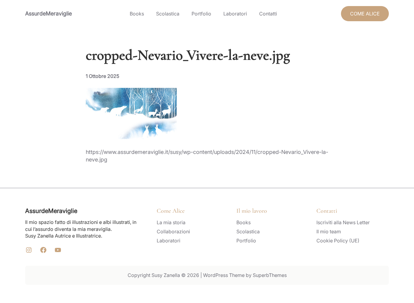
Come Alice (171, 211)
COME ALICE (365, 14)
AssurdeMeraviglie (48, 13)
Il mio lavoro (251, 211)
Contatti (326, 211)
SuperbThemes (270, 275)
